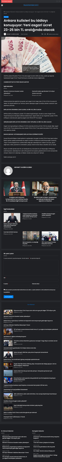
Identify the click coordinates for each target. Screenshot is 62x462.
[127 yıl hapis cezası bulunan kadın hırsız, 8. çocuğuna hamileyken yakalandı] (8, 332)
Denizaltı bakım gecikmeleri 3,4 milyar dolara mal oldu (20, 348)
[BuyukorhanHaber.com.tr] (31, 5)
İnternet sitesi (35, 283)
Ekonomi (12, 11)
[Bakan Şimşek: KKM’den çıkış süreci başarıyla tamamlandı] (12, 217)
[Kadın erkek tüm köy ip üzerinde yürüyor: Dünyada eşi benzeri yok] (8, 373)
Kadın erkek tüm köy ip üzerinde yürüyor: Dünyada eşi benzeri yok (33, 371)
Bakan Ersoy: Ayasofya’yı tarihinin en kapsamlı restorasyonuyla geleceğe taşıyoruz (33, 1)
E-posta (6, 283)
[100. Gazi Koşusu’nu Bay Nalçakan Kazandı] (50, 236)
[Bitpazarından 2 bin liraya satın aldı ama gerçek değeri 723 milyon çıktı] (8, 312)
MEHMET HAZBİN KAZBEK (13, 34)
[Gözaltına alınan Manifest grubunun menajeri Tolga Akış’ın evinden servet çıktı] (8, 343)
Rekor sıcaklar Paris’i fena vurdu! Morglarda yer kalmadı (20, 412)
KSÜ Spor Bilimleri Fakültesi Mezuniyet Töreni (17, 325)
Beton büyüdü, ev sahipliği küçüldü (30, 242)
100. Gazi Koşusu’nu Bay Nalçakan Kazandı (49, 242)
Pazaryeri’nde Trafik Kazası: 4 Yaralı (14, 417)
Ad (5, 277)
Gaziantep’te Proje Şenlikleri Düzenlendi (15, 389)
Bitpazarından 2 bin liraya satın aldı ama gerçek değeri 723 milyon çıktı (35, 310)
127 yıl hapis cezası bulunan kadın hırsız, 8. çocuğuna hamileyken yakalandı (36, 329)
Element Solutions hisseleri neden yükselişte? (17, 316)
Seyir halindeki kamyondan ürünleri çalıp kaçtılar (28, 405)
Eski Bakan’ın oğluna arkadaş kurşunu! (15, 336)
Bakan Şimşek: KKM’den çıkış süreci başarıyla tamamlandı (11, 225)
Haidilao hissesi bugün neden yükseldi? (48, 214)
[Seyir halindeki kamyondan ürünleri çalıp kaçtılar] (8, 408)
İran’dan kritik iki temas (11, 232)
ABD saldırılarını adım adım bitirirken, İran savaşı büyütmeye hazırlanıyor (35, 394)
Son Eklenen (31, 304)
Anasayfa (7, 11)
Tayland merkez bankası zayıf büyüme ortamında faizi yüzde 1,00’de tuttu (30, 215)
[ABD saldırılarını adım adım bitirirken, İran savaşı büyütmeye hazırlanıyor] (8, 396)
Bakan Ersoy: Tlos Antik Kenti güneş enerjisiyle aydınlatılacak (21, 359)
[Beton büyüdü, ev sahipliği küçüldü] (31, 236)
